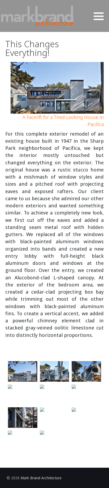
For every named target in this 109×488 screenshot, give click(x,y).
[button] (99, 16)
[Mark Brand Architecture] (37, 16)
